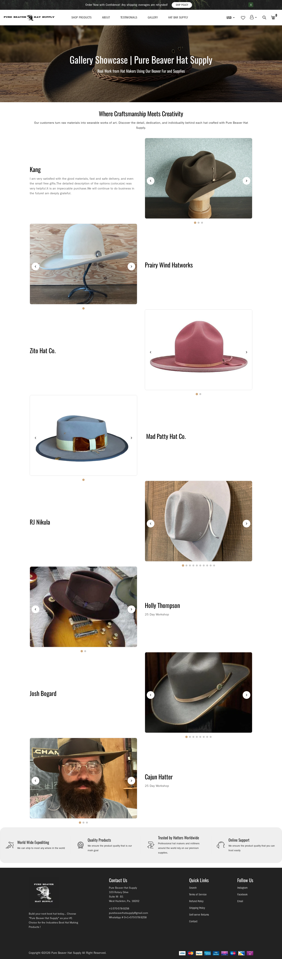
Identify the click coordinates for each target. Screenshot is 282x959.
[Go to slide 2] (199, 223)
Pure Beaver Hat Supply (66, 953)
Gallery (153, 17)
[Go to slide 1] (195, 223)
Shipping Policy (197, 908)
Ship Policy (182, 5)
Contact (193, 921)
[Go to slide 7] (204, 565)
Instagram (242, 887)
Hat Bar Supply (178, 17)
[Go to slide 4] (193, 565)
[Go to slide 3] (202, 223)
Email (240, 901)
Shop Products (81, 17)
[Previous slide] (150, 181)
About (106, 17)
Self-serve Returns (199, 914)
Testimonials (128, 17)
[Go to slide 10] (214, 565)
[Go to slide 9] (211, 565)
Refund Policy (196, 901)
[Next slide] (246, 181)
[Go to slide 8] (207, 565)
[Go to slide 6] (200, 565)
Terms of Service (198, 894)
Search (193, 887)
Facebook (242, 894)
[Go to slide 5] (197, 565)
